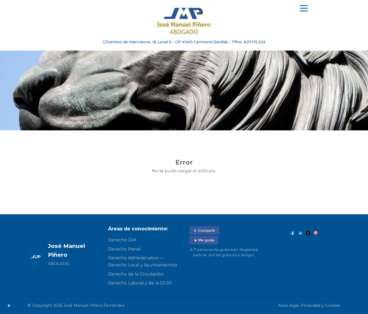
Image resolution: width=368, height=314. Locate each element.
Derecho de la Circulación (136, 274)
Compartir (206, 230)
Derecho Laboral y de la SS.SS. (140, 283)
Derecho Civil (122, 239)
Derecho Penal (124, 249)
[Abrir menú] (304, 8)
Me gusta (206, 240)
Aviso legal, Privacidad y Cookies (309, 305)
